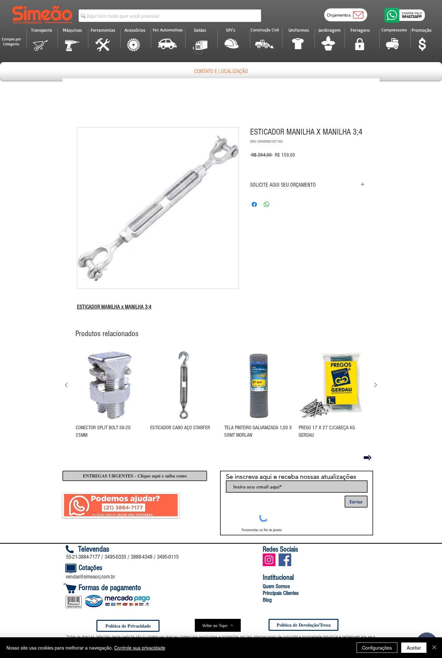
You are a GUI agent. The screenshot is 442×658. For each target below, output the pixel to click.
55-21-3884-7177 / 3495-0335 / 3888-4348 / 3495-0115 (122, 557)
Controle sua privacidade (139, 647)
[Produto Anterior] (66, 385)
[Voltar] (367, 457)
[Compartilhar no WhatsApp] (267, 204)
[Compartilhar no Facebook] (254, 204)
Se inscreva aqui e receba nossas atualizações (291, 476)
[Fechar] (434, 647)
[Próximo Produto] (376, 385)
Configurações (377, 647)
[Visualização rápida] (110, 385)
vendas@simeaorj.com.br (90, 576)
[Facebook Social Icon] (285, 560)
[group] (221, 399)
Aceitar (414, 647)
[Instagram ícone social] (269, 560)
